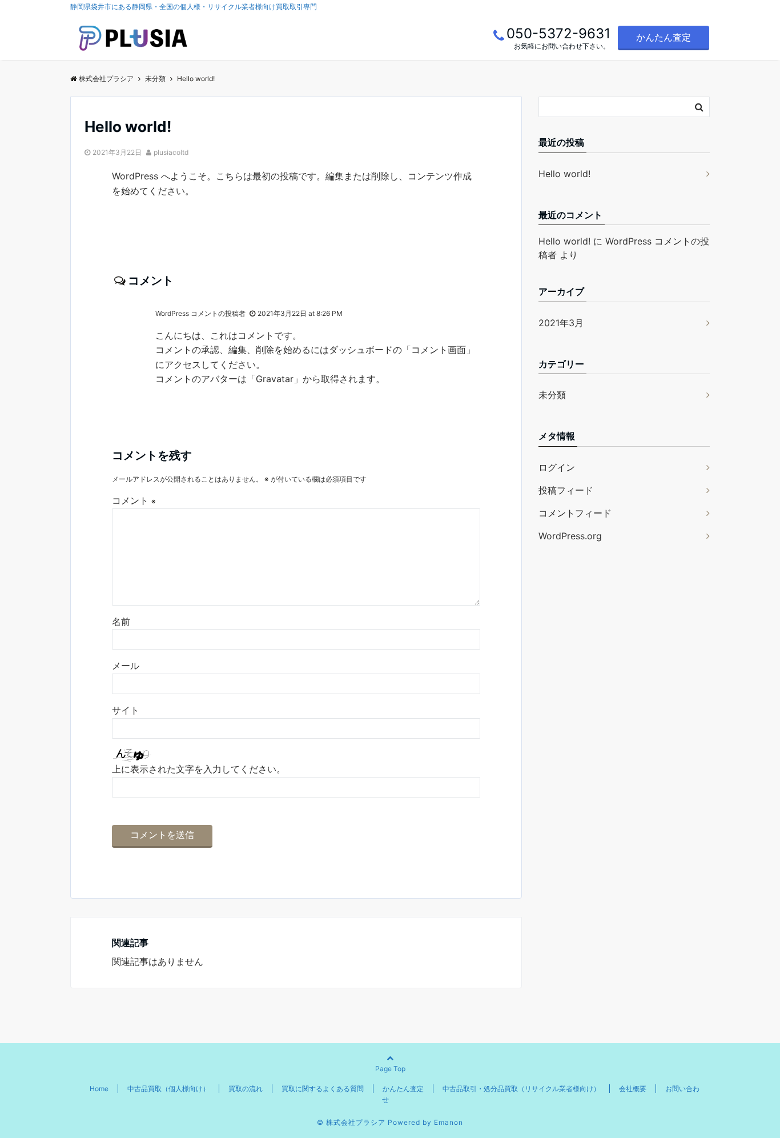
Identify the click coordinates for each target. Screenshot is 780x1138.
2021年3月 (561, 322)
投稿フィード (565, 490)
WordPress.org (570, 536)
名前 (121, 621)
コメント (134, 500)
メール (125, 665)
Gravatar (274, 378)
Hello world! (564, 173)
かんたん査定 (663, 37)
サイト (125, 710)
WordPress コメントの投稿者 (200, 313)
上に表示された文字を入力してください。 (199, 769)
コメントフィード (575, 513)
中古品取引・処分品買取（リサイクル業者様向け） (521, 1088)
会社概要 (632, 1088)
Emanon (448, 1122)
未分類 (552, 394)
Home (99, 1088)
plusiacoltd (171, 152)
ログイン (556, 467)
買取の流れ (245, 1088)
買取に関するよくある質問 (323, 1088)
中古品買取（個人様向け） (168, 1088)
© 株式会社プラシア (351, 1122)
